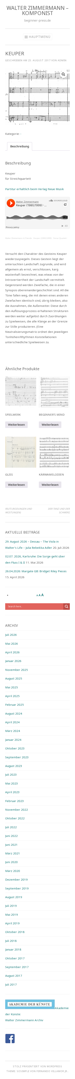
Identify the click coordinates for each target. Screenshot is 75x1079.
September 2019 (17, 888)
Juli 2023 (11, 774)
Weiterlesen (16, 424)
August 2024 (13, 713)
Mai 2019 (11, 914)
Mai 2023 (11, 783)
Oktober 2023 (15, 748)
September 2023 (17, 757)
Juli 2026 (11, 635)
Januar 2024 (13, 740)
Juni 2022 (11, 836)
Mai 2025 (11, 687)
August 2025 (13, 678)
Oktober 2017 (15, 958)
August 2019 (13, 897)
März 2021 (12, 853)
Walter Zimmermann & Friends (18, 238)
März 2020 (12, 871)
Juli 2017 (11, 984)
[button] (63, 74)
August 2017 (13, 975)
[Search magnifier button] (66, 606)
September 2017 (17, 967)
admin (62, 60)
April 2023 (12, 792)
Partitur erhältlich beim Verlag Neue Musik (34, 189)
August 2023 (13, 766)
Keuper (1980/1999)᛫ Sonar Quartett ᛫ (50, 238)
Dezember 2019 (16, 879)
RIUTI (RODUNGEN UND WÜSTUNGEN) (18, 510)
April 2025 (12, 696)
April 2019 (12, 923)
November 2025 (16, 670)
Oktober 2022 (15, 818)
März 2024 (12, 731)
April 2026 (12, 652)
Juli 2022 (11, 827)
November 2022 (16, 809)
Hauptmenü (40, 37)
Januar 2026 (13, 661)
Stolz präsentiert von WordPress (37, 1066)
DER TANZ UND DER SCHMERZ (59, 510)
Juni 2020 (11, 862)
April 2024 (12, 722)
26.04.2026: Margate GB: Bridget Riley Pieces (36, 571)
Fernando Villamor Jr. (52, 1071)
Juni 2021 (11, 845)
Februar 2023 (14, 801)
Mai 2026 (11, 643)
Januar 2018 (13, 949)
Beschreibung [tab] (19, 146)
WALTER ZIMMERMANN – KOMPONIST (37, 10)
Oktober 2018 (15, 932)
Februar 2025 (14, 704)
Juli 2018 (11, 941)
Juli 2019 (11, 906)
